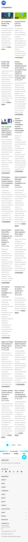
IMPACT (3, 498)
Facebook (2, 472)
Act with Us (6, 453)
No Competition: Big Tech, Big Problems (6, 23)
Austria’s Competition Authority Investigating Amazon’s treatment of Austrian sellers (19, 124)
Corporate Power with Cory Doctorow (20, 23)
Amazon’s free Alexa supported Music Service (20, 232)
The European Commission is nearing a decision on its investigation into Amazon (7, 181)
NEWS (3, 483)
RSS (13, 472)
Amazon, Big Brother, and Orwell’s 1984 (5, 64)
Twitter (17, 472)
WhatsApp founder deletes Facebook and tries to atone (21, 344)
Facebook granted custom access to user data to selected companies (7, 394)
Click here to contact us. (7, 533)
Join (23, 453)
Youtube (21, 472)
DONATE (3, 505)
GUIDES (3, 487)
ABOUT (3, 501)
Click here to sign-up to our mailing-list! (10, 463)
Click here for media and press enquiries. (11, 536)
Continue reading (19, 57)
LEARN (3, 494)
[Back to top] (24, 457)
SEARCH (3, 480)
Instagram (6, 472)
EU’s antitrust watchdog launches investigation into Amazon (6, 291)
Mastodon (10, 472)
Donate (16, 453)
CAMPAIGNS (4, 491)
